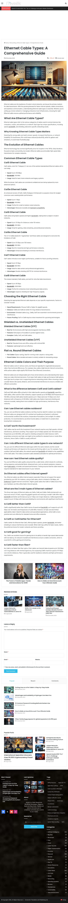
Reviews (50, 884)
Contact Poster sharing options (55, 794)
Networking (13, 42)
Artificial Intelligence (53, 832)
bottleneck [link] (7, 481)
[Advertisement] (34, 25)
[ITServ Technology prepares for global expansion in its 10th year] (9, 721)
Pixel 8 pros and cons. (53, 816)
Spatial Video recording (53, 822)
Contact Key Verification (54, 791)
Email (6, 659)
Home (7, 42)
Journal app (60, 800)
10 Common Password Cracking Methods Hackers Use (32, 703)
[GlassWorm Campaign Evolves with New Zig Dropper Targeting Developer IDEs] (34, 787)
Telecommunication (53, 892)
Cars (49, 840)
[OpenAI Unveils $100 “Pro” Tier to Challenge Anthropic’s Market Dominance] (40, 756)
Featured (50, 854)
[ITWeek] (13, 3)
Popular (12, 681)
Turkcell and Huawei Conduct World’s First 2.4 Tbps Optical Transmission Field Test (54, 610)
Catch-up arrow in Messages (55, 788)
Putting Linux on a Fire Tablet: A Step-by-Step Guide (32, 687)
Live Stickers (51, 803)
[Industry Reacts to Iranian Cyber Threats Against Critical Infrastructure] (34, 791)
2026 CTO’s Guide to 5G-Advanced (33, 609)
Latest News (51, 870)
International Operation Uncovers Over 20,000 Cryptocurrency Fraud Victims (18, 757)
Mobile (49, 876)
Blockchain (51, 837)
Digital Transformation (54, 848)
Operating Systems (53, 881)
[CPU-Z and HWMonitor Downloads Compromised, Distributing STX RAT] (41, 787)
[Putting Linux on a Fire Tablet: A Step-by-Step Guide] (9, 690)
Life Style (50, 873)
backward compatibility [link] (37, 208)
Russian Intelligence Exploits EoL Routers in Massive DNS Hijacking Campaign (33, 8)
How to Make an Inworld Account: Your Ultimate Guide (32, 711)
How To (50, 862)
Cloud (49, 843)
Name (6, 652)
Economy (50, 851)
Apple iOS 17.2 (61, 782)
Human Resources (53, 865)
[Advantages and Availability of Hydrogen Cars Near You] (9, 697)
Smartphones (51, 887)
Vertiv (63, 822)
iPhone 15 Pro (51, 800)
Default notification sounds (54, 797)
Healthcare (51, 859)
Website (37, 659)
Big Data (50, 834)
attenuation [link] (11, 466)
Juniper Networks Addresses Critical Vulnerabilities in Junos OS (12, 609)
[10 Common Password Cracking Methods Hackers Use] (9, 705)
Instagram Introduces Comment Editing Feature (54, 738)
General (50, 856)
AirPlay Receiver (52, 782)
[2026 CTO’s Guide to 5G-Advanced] (34, 601)
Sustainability (51, 889)
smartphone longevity (53, 819)
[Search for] (66, 4)
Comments (55, 681)
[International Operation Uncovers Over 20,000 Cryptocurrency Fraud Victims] (27, 783)
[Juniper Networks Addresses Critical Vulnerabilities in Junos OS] (13, 601)
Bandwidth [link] (10, 175)
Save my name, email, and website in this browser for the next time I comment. (28, 667)
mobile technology (52, 809)
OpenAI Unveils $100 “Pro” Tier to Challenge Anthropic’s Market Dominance (54, 757)
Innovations (51, 867)
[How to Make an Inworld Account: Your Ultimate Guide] (9, 713)
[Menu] (2, 4)
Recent (33, 681)
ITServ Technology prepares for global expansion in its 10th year (36, 719)
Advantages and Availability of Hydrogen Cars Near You (33, 695)
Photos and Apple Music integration (56, 813)
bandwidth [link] (12, 127)
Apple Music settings (53, 785)
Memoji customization (53, 806)
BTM (61, 785)
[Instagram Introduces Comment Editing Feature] (40, 740)
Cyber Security (52, 845)
